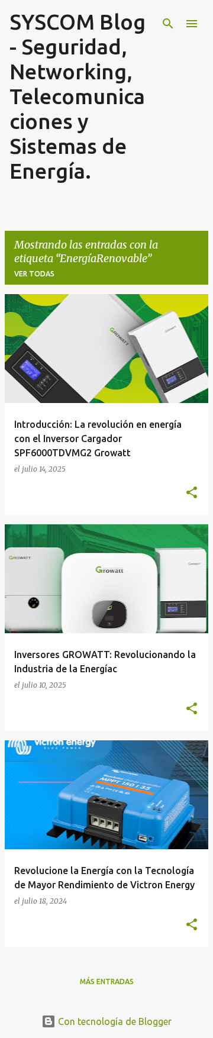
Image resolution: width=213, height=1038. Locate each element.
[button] (192, 493)
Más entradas (107, 981)
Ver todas (34, 274)
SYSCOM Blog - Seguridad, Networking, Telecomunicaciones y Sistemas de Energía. (77, 96)
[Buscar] (168, 23)
